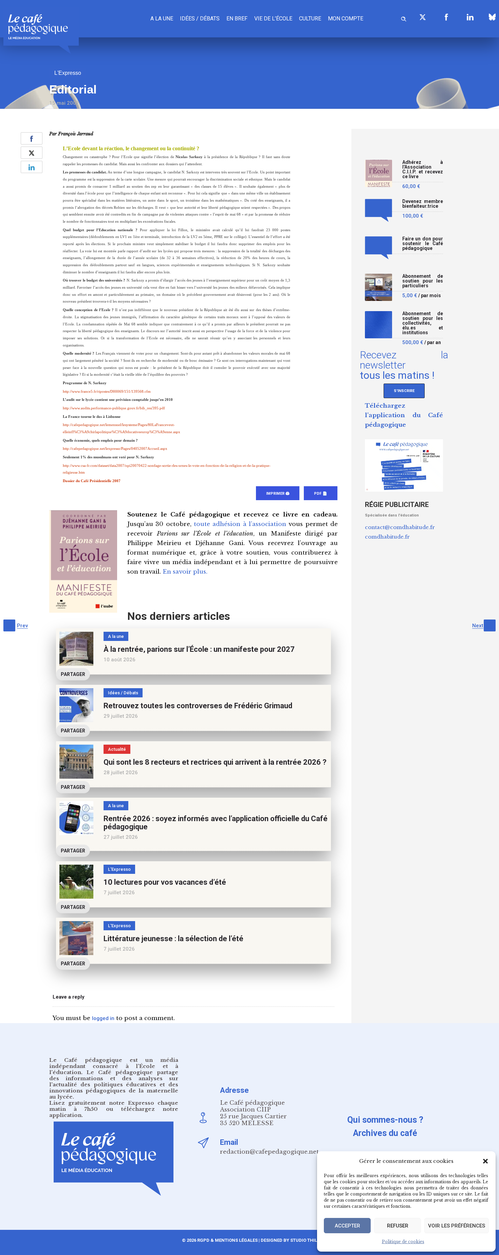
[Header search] (403, 18)
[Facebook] (446, 17)
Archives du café (385, 1133)
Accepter (347, 1226)
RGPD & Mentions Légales (227, 1240)
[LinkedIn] (470, 17)
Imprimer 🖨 (277, 493)
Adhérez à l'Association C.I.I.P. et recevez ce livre (422, 169)
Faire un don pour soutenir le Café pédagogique (422, 243)
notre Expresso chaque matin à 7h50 (113, 1106)
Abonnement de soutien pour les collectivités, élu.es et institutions (422, 323)
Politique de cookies (403, 1241)
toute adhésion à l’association (240, 524)
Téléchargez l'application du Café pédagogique (404, 415)
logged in (103, 1018)
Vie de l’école (273, 18)
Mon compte (345, 18)
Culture (310, 18)
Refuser (397, 1226)
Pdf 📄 (320, 493)
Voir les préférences (456, 1226)
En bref (236, 18)
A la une (161, 18)
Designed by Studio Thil (288, 1240)
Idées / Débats (200, 18)
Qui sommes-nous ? (385, 1120)
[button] (485, 1161)
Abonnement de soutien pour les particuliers (422, 281)
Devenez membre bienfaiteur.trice (422, 204)
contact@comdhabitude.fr (400, 527)
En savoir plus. (185, 571)
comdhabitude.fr (387, 536)
